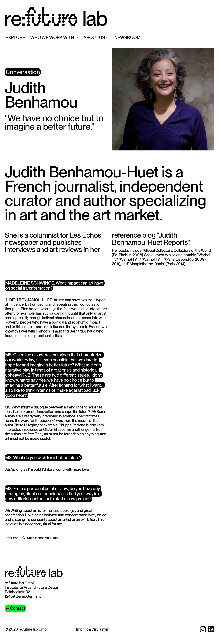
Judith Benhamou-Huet (42, 538)
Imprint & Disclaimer (92, 629)
